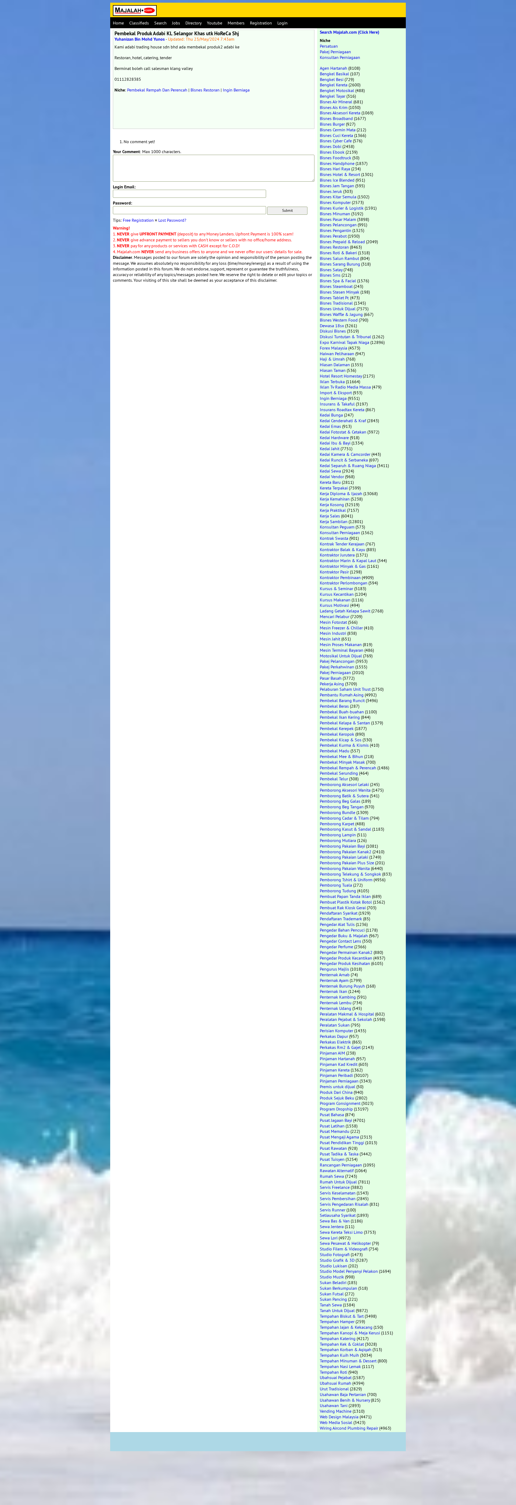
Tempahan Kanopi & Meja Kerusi (350, 1332)
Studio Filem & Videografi (344, 1249)
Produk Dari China (336, 1092)
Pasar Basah (331, 678)
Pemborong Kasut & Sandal (345, 829)
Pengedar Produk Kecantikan (346, 958)
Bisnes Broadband (336, 118)
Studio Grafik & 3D (337, 1260)
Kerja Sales (330, 516)
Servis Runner (332, 1210)
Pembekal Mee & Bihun (341, 756)
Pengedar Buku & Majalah (344, 935)
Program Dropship (336, 1109)
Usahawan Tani (333, 1405)
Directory (193, 23)
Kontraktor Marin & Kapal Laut (348, 560)
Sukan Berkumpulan (338, 1288)
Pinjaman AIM (332, 1053)
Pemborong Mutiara (338, 840)
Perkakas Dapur (334, 1036)
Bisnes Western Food (339, 320)
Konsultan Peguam (337, 527)
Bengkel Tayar (332, 96)
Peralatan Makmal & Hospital (347, 1014)
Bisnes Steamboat (336, 286)
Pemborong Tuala (336, 885)
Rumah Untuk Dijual (338, 1182)
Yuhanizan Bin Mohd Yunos (139, 39)
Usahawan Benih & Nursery (345, 1400)
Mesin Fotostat (333, 622)
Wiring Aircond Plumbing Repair (349, 1428)
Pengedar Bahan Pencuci (342, 930)
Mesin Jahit (330, 639)
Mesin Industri (333, 633)
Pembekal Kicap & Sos (340, 739)
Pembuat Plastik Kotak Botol (346, 902)
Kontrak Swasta (334, 538)
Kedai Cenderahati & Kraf (343, 420)
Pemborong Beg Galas (340, 801)
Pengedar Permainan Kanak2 (346, 952)
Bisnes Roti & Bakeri (338, 252)
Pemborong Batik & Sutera (344, 795)
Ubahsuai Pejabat (336, 1377)
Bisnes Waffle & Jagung (341, 314)
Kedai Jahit (329, 448)
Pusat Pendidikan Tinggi (342, 1142)
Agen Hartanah (333, 68)
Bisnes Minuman (335, 213)
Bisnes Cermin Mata (338, 129)
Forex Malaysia (333, 348)
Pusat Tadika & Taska (339, 1154)
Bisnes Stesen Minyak (339, 292)
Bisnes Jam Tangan (337, 185)
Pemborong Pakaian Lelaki (344, 857)
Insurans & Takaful (337, 404)
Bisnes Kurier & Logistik (342, 208)
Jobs (176, 23)
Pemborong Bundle (337, 812)
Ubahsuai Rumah (335, 1383)
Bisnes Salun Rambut (339, 258)
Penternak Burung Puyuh (342, 986)
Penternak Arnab (335, 974)
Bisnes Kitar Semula (338, 196)
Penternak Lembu (336, 1002)
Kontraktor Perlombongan (343, 583)
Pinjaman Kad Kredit (338, 1064)
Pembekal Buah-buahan (342, 711)
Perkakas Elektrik (335, 1042)
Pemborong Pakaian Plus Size (347, 862)
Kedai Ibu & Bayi (335, 443)
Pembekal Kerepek (337, 728)
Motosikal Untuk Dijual (341, 655)
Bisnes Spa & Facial (338, 280)
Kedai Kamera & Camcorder (345, 454)
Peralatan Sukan (335, 1025)
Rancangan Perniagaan (341, 1165)
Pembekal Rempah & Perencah (348, 767)
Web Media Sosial (336, 1422)
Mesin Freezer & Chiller (341, 627)
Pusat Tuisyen (332, 1159)
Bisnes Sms (330, 275)
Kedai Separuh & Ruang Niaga (348, 465)
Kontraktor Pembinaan (340, 577)
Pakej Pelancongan (337, 661)
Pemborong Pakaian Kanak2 (345, 851)
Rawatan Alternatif (337, 1170)
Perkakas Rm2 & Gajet (340, 1047)
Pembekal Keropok (337, 734)
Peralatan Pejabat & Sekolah (346, 1019)
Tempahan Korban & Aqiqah (345, 1349)
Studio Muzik (332, 1277)
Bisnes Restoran (205, 90)
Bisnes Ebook (332, 152)
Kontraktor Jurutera (337, 555)
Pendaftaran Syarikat (338, 913)
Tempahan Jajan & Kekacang (346, 1327)
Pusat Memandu (334, 1131)
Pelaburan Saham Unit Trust (345, 689)
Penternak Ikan (333, 991)
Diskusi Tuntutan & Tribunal (345, 336)
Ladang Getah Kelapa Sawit (345, 611)
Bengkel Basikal (334, 73)
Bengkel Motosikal (337, 90)
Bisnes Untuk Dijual (338, 308)
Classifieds (139, 23)
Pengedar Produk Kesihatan (345, 963)
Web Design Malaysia (339, 1416)
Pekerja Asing (332, 683)
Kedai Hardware (334, 437)
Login (282, 23)
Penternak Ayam (334, 980)
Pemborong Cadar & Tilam (344, 818)
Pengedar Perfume (336, 946)
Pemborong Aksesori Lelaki (344, 784)
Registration (261, 23)
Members (236, 23)
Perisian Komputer (336, 1030)
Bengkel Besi (331, 79)
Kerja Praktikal (333, 510)
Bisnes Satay (331, 269)
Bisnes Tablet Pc (334, 297)
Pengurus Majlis (334, 969)
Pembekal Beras (334, 706)
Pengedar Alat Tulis (337, 924)
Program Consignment (340, 1103)
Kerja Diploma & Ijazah (341, 493)
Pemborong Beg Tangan (342, 806)
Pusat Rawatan (333, 1148)
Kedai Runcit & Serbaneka (344, 460)
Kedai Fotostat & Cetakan (343, 432)
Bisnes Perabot (333, 236)
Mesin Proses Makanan (341, 644)
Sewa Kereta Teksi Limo (341, 1232)
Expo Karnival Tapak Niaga (344, 342)
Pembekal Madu (334, 750)
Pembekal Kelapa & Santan (345, 722)
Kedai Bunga (331, 415)
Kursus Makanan (335, 599)
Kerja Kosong (332, 504)
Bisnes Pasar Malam (338, 219)
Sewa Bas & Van (335, 1221)
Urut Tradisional (334, 1388)
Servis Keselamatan (338, 1193)
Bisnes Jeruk (331, 191)
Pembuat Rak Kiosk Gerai (343, 907)
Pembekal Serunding (339, 773)
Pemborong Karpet (337, 823)
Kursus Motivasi (334, 605)
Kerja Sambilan (333, 521)
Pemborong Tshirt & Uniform (346, 879)
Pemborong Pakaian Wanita (345, 868)
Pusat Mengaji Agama (339, 1137)
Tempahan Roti (333, 1372)
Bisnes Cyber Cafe (336, 140)
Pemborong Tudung (338, 890)
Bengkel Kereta (333, 84)
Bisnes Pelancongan (338, 224)
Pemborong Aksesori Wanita (345, 790)
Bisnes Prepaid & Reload (342, 241)
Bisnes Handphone (337, 163)
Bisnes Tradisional (336, 303)
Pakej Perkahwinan (337, 666)
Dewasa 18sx (332, 325)
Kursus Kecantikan (337, 594)
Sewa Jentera (332, 1226)
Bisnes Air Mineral (336, 101)
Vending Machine (336, 1411)
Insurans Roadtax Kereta (342, 409)
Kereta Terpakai (334, 488)
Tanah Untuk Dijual (337, 1310)
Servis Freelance (335, 1187)
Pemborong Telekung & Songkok (350, 874)
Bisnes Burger (332, 124)
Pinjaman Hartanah (337, 1058)
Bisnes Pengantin (335, 230)
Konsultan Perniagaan (340, 57)
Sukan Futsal (332, 1293)
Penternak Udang (335, 1008)
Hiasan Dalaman (335, 364)
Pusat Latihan (332, 1126)
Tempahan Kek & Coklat (342, 1344)
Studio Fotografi (335, 1254)
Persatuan (329, 46)
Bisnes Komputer (335, 202)
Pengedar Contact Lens (340, 941)
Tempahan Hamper (337, 1321)
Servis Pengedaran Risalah (344, 1204)
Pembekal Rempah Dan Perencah (157, 90)
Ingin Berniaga (236, 90)
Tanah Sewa (331, 1304)
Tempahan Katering (338, 1338)
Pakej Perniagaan (335, 51)
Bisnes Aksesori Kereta (340, 112)
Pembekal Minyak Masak (342, 762)
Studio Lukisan (333, 1265)
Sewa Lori (329, 1237)
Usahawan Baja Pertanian (343, 1394)
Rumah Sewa (332, 1176)
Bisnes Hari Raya (335, 168)
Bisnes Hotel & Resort (340, 174)
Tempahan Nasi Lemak (340, 1366)
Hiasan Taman (333, 370)
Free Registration (138, 220)
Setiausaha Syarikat (338, 1215)
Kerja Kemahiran (335, 499)
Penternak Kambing (338, 997)
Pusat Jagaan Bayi (336, 1120)
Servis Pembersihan (338, 1198)
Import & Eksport (336, 392)
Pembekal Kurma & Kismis (344, 745)
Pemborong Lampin (338, 834)
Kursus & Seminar (336, 588)
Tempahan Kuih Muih (339, 1355)
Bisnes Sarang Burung (340, 264)
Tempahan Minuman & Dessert (348, 1360)
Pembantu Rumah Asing (342, 694)
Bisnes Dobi (330, 146)
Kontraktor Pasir (334, 571)
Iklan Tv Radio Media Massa (345, 387)
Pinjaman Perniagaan (339, 1081)
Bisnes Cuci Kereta (336, 135)
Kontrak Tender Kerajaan (342, 544)
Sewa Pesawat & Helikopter (345, 1243)
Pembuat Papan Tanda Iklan (345, 896)
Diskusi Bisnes (333, 331)
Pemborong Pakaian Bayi (342, 846)
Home (118, 23)
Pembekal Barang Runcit (342, 700)
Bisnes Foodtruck (335, 157)
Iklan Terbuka (332, 381)
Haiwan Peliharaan (337, 353)
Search (160, 23)
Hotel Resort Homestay (341, 376)
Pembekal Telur (334, 778)
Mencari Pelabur (334, 616)
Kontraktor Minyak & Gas (343, 566)
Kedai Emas (330, 426)
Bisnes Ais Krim (333, 107)
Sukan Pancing (333, 1299)
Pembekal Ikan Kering (340, 717)
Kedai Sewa (330, 471)
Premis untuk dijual (337, 1086)
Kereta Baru (330, 482)
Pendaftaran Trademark (341, 918)
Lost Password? (172, 220)
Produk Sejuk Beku (337, 1098)
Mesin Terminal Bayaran (341, 650)
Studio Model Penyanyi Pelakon (349, 1271)
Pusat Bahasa (332, 1114)
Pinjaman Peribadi (336, 1075)
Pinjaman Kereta (335, 1070)
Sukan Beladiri (333, 1282)
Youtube (214, 23)
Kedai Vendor (332, 476)
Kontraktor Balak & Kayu (342, 549)
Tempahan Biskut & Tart (342, 1316)
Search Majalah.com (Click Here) (349, 32)
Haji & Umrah (332, 359)
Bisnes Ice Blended (337, 180)
